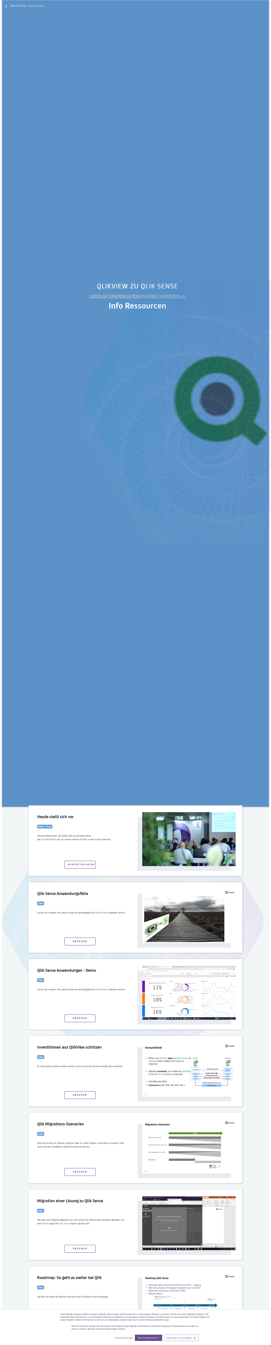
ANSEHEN (80, 941)
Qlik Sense (103, 912)
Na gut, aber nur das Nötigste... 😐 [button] (181, 1337)
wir (43, 839)
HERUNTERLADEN (81, 864)
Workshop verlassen (27, 5)
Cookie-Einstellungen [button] (123, 1337)
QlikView (46, 1223)
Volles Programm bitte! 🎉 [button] (148, 1337)
